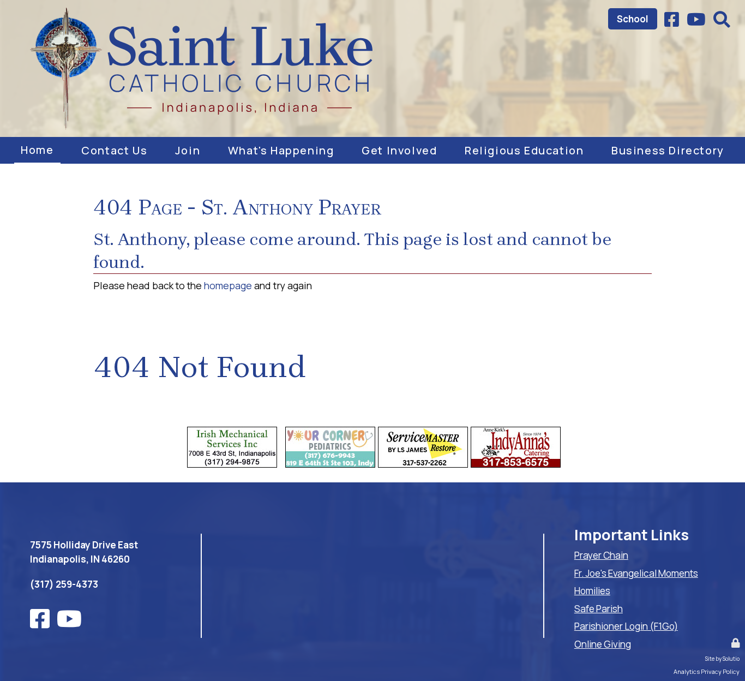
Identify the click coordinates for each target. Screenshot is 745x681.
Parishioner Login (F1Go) (626, 626)
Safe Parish (598, 608)
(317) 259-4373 (64, 584)
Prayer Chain (601, 555)
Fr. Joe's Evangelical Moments (636, 573)
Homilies (592, 590)
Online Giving (602, 644)
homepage (228, 285)
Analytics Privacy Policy (707, 671)
